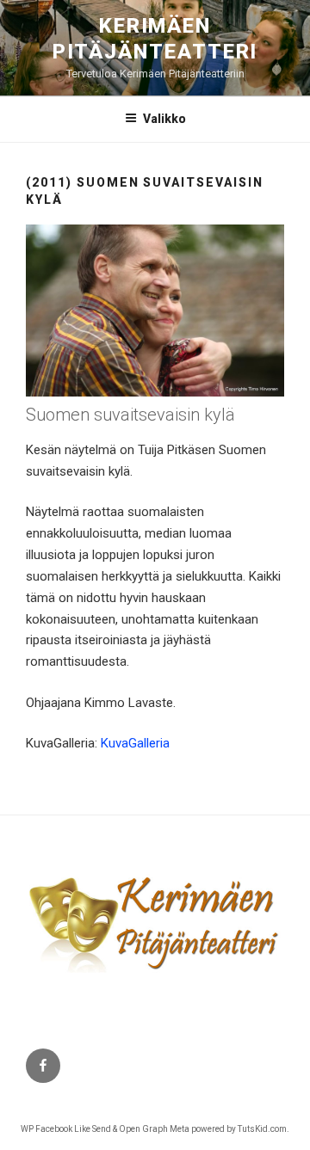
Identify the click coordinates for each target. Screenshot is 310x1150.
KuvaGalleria (135, 743)
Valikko (164, 119)
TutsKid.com (262, 1129)
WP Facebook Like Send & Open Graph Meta (105, 1129)
